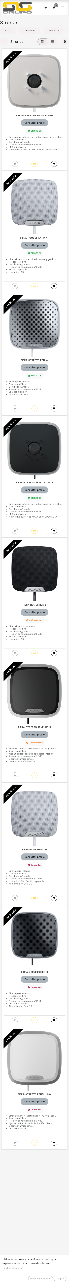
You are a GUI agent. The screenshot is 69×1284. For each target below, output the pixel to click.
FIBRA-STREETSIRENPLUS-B (34, 727)
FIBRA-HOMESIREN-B (35, 604)
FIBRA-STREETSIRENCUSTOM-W (34, 115)
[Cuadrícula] (42, 41)
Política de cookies (13, 1268)
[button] (34, 164)
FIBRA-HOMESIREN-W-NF (34, 237)
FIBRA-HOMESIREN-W (34, 849)
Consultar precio (34, 122)
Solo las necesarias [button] (40, 1278)
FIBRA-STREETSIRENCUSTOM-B (34, 482)
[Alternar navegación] (62, 7)
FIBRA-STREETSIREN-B (34, 971)
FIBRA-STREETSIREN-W (34, 360)
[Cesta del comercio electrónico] (45, 7)
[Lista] (52, 41)
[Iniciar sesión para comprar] (15, 164)
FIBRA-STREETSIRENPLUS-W (34, 1094)
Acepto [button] (60, 1278)
